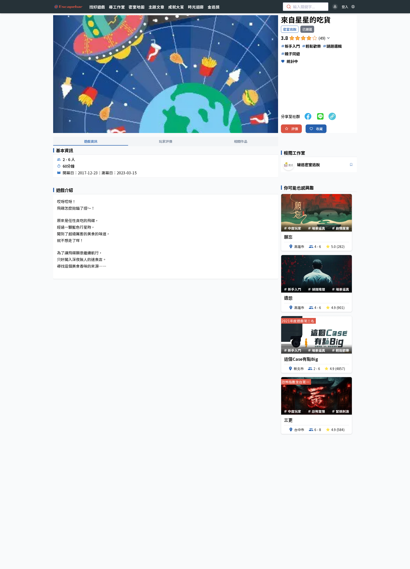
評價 (294, 128)
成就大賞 (176, 7)
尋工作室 (117, 7)
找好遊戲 (97, 7)
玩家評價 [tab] (165, 141)
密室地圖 (136, 7)
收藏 (319, 128)
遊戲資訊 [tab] (90, 141)
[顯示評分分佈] (328, 38)
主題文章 (156, 7)
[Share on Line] (320, 116)
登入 (345, 6)
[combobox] (305, 6)
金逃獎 (213, 7)
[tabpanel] (165, 217)
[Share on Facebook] (308, 116)
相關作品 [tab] (240, 141)
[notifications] (335, 6)
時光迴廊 (196, 7)
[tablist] (165, 141)
